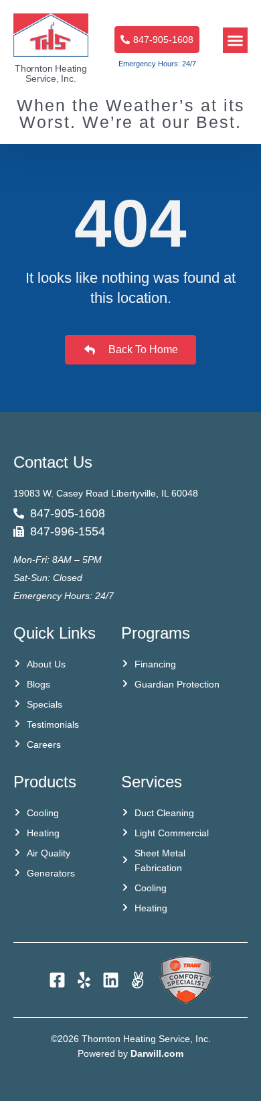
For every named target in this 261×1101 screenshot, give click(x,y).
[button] (235, 40)
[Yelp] (84, 980)
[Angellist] (137, 980)
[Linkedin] (110, 980)
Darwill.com (156, 1053)
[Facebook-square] (57, 980)
